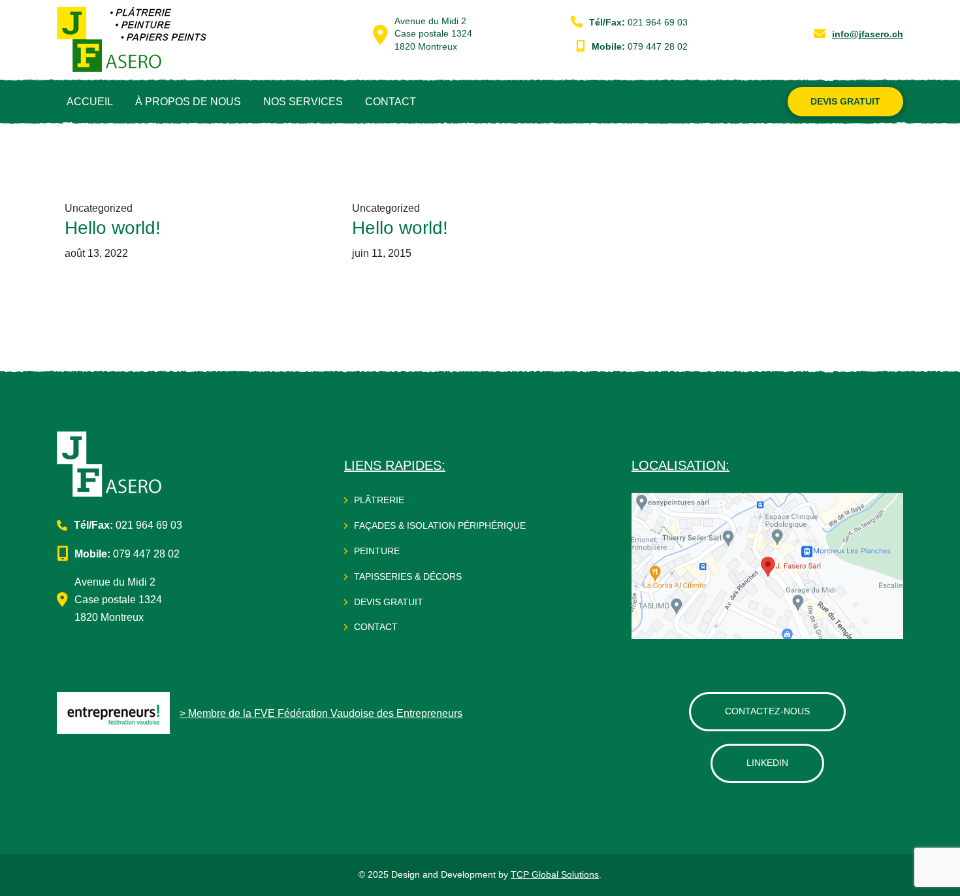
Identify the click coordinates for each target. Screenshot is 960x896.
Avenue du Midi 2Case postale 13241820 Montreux (433, 34)
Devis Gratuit (845, 101)
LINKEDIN (767, 762)
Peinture (377, 551)
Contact (390, 101)
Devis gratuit (388, 602)
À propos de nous (188, 101)
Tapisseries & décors (408, 576)
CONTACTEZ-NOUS (767, 711)
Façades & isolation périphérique (440, 525)
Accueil (90, 101)
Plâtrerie (379, 500)
